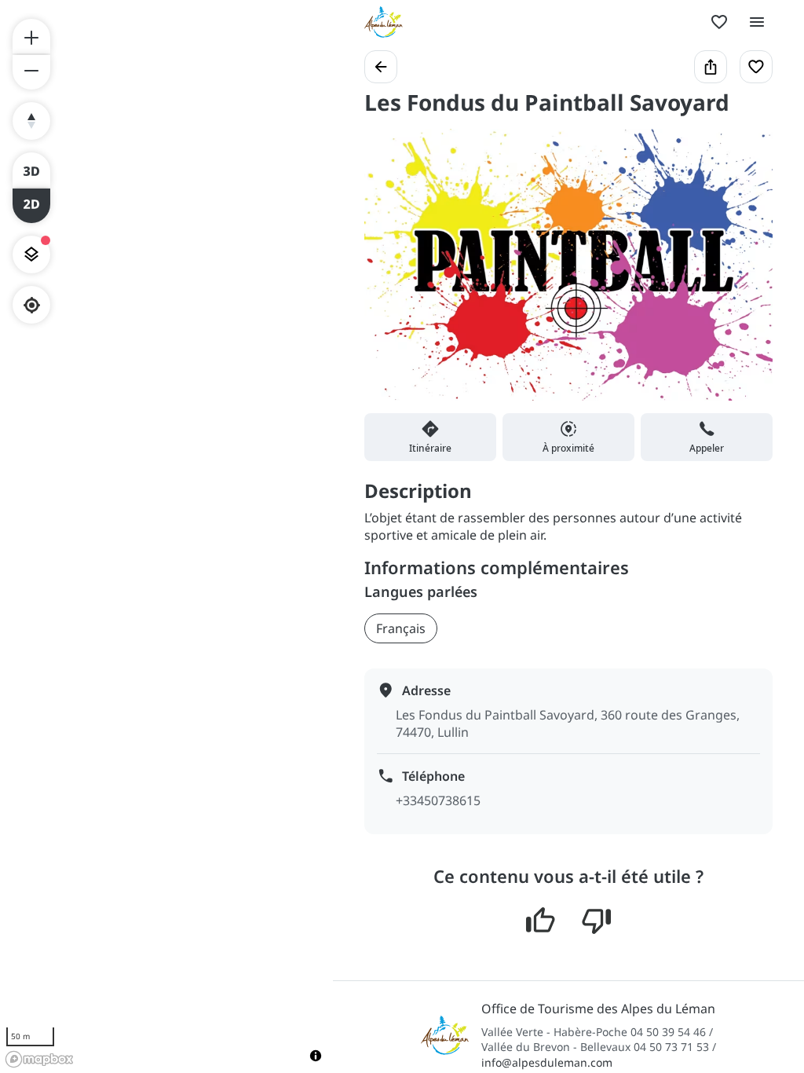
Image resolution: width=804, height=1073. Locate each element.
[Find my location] (31, 305)
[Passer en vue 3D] (31, 169)
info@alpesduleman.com (546, 1062)
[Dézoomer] (31, 72)
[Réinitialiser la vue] (31, 121)
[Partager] (710, 66)
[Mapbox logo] (39, 1059)
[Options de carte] (31, 254)
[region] (166, 536)
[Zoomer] (31, 36)
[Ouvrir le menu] (757, 22)
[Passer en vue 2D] (31, 206)
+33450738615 (438, 800)
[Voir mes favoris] (719, 22)
